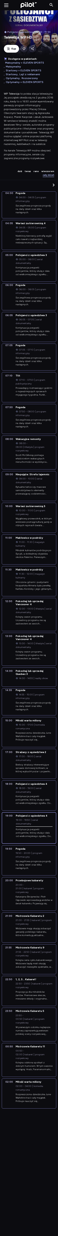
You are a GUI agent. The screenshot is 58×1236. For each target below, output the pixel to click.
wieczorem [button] (47, 171)
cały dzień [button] (48, 175)
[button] (53, 185)
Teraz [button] (28, 171)
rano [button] (36, 171)
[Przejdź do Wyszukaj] (51, 5)
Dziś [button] (20, 171)
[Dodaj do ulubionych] (24, 48)
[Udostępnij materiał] (32, 48)
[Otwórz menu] (6, 5)
